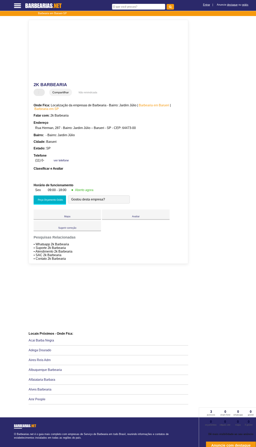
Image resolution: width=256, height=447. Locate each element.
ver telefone (61, 160)
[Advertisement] (106, 51)
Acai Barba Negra (41, 340)
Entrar (206, 4)
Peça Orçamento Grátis (50, 199)
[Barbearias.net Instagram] (18, 441)
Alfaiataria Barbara (42, 379)
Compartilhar (60, 92)
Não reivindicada (88, 92)
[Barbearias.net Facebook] (15, 441)
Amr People (37, 399)
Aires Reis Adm (40, 360)
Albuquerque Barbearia (45, 369)
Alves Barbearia (40, 389)
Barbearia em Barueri (154, 105)
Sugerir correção (67, 228)
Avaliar (136, 216)
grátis (245, 4)
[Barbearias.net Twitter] (17, 441)
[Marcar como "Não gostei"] (42, 92)
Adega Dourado (40, 350)
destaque (232, 4)
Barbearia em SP (46, 109)
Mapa (67, 216)
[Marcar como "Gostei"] (37, 92)
